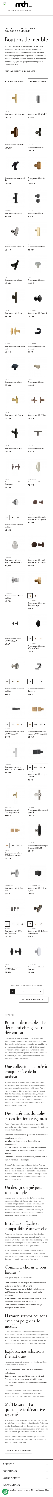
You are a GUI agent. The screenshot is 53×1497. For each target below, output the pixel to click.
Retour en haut (33, 999)
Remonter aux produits (18, 1450)
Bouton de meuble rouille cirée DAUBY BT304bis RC (37, 561)
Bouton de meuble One (36, 382)
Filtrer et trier (38, 81)
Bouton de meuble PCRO (37, 415)
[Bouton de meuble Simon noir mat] (18, 517)
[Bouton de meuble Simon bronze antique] (12, 517)
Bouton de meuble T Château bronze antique (38, 932)
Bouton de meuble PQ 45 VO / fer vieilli (38, 775)
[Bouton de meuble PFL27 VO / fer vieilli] (12, 924)
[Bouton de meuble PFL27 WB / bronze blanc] (18, 924)
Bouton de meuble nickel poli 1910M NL (38, 811)
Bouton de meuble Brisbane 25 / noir (37, 889)
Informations (11, 1485)
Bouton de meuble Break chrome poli (36, 690)
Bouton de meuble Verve (13, 313)
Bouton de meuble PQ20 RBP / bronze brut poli (13, 854)
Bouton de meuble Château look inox (14, 690)
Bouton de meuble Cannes (37, 482)
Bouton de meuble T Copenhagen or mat (12, 811)
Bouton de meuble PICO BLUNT (36, 179)
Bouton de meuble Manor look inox (14, 597)
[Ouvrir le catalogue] (5, 4)
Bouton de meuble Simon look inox (14, 526)
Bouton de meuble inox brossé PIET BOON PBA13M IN (15, 768)
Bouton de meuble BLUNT (14, 145)
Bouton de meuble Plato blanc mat (36, 968)
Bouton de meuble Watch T (37, 114)
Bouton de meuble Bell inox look (14, 889)
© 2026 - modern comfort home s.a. (16, 1490)
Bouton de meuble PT (35, 213)
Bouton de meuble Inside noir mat (36, 347)
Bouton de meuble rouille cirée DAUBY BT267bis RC (37, 518)
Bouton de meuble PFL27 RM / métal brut (13, 932)
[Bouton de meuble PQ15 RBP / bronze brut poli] (18, 724)
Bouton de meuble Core (13, 280)
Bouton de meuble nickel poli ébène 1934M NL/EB (38, 847)
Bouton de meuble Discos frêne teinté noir (36, 647)
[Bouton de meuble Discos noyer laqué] (35, 638)
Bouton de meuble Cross (13, 448)
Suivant (40, 991)
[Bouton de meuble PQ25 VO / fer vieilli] (35, 724)
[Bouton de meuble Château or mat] (18, 681)
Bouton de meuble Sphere (14, 415)
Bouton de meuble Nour (13, 213)
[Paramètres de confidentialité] (5, 1492)
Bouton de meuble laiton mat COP (15, 347)
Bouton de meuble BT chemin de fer (12, 483)
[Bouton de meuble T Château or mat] (35, 924)
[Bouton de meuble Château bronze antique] (12, 681)
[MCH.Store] (23, 4)
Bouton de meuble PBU (36, 148)
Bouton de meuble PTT (36, 448)
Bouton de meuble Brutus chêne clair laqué (36, 604)
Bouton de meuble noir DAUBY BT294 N (13, 640)
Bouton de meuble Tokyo (37, 247)
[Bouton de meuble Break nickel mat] (35, 681)
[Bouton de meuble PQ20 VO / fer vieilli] (12, 845)
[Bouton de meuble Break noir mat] (40, 681)
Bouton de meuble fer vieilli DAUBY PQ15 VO (14, 733)
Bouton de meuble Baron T (14, 247)
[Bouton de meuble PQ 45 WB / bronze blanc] (40, 767)
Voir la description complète (21, 71)
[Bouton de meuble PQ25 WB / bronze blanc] (40, 724)
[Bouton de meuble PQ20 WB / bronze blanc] (18, 845)
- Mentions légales (37, 1490)
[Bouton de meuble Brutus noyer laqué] (35, 595)
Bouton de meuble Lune (36, 280)
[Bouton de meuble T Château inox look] (40, 924)
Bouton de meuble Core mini (15, 114)
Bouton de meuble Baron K (37, 313)
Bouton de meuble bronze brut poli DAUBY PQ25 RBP (37, 733)
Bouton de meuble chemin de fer (15, 179)
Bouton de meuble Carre (13, 382)
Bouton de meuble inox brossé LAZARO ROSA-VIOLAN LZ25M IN (13, 561)
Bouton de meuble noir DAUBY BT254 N (13, 968)
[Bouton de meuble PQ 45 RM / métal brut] (35, 767)
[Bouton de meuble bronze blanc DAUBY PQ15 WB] (12, 724)
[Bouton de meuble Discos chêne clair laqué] (40, 638)
